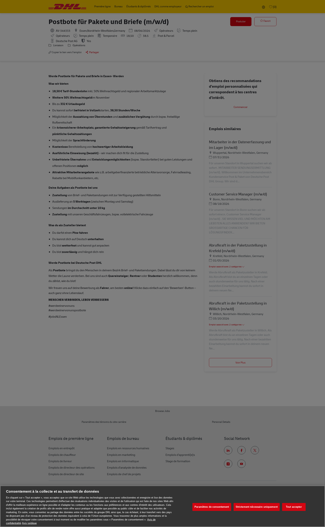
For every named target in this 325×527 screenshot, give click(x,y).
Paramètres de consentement (211, 507)
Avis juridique (29, 523)
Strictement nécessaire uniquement (257, 507)
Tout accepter (294, 507)
